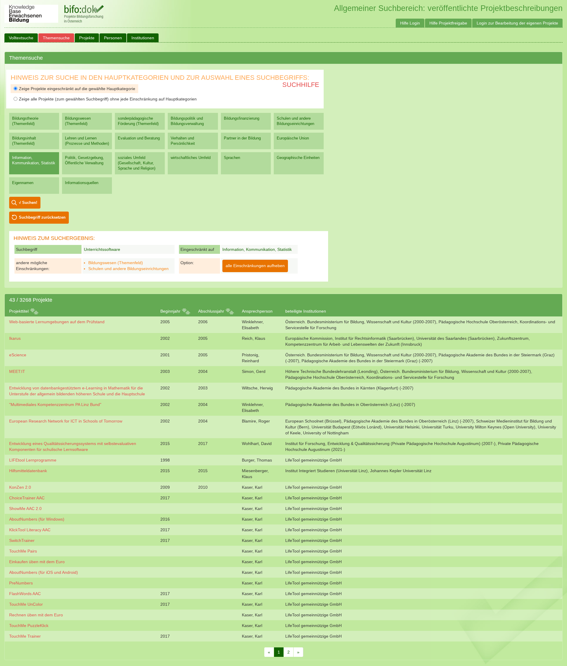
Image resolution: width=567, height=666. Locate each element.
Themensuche (56, 37)
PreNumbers (21, 583)
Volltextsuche (21, 37)
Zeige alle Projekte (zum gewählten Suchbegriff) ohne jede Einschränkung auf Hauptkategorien (108, 99)
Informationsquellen (81, 183)
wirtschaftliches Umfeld (191, 157)
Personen (113, 37)
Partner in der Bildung (242, 138)
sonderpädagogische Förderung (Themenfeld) (138, 121)
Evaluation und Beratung (139, 138)
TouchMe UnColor (26, 604)
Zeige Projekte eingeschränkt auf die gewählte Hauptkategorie (77, 88)
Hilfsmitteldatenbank (28, 470)
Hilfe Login (410, 23)
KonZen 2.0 (20, 487)
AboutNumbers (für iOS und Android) (43, 572)
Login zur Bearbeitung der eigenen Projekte (517, 23)
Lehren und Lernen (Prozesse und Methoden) (87, 141)
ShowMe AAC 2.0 (25, 508)
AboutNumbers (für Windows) (36, 519)
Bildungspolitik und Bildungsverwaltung (187, 121)
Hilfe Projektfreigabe (448, 23)
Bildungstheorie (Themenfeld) (25, 121)
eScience (17, 355)
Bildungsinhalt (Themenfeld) (24, 141)
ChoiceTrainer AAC (27, 498)
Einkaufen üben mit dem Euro (37, 561)
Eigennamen (22, 183)
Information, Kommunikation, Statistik (33, 160)
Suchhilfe (300, 84)
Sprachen (232, 157)
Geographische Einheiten (298, 157)
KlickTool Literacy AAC (29, 529)
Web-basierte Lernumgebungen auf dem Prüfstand (57, 321)
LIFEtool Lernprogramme (32, 460)
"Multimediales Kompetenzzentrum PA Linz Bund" (55, 404)
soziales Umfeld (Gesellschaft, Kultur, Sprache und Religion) (136, 162)
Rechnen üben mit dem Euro (36, 615)
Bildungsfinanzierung (241, 118)
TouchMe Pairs (23, 551)
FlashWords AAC (25, 593)
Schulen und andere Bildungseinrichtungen (295, 121)
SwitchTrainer (22, 540)
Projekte (86, 37)
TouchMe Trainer (25, 636)
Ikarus (15, 338)
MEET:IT (17, 371)
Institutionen (142, 37)
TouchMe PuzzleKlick (28, 625)
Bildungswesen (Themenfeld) (78, 121)
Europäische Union (293, 138)
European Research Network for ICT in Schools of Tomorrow (65, 421)
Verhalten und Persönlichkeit (183, 141)
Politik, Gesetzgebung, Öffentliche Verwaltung (84, 160)
